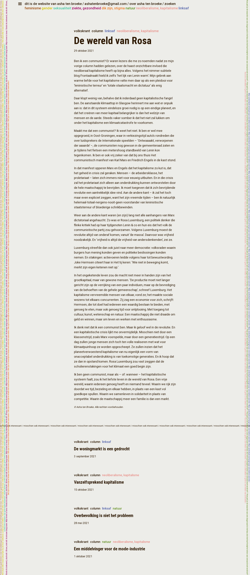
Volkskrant (82, 31)
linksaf (184, 8)
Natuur (117, 508)
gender (47, 8)
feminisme (33, 8)
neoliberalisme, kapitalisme (157, 8)
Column (97, 31)
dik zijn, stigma (113, 8)
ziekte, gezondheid (86, 8)
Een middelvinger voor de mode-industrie (109, 548)
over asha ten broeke (145, 4)
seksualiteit (62, 8)
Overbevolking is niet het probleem (103, 515)
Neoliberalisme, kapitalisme (138, 31)
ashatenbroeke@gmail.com (106, 4)
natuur (130, 8)
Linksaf (110, 31)
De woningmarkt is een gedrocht (102, 448)
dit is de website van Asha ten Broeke (53, 4)
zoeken (170, 4)
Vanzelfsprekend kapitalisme (99, 482)
